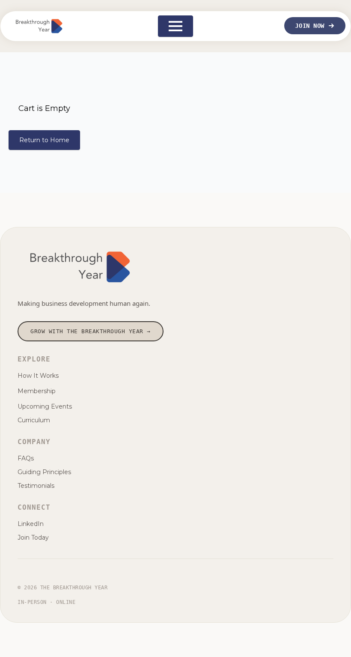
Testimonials (36, 486)
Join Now (309, 25)
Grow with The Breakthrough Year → (90, 331)
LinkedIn (31, 524)
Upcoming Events (45, 406)
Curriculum (34, 420)
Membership (37, 391)
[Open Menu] (175, 26)
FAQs (26, 458)
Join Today (33, 537)
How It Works (38, 375)
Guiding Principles (44, 472)
